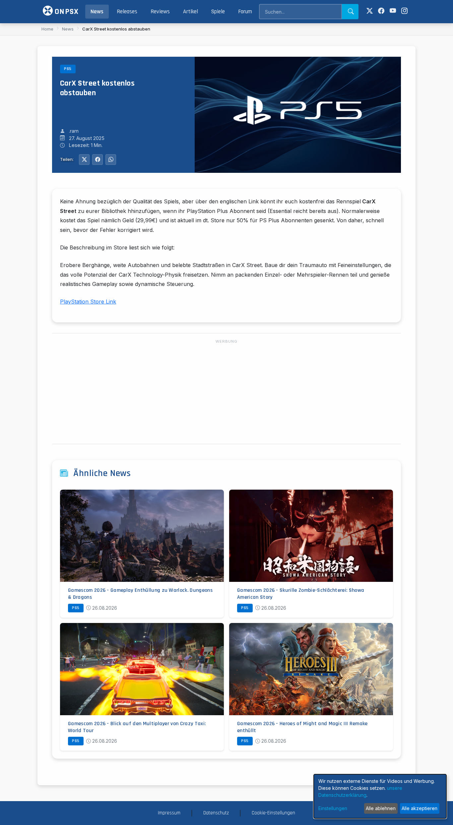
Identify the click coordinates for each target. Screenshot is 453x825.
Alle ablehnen (381, 808)
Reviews (160, 11)
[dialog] (380, 796)
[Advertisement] (226, 392)
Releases (127, 11)
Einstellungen (332, 808)
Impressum (169, 813)
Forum (245, 11)
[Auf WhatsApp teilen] (110, 159)
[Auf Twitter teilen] (84, 159)
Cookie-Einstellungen (273, 813)
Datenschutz (216, 813)
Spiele (218, 11)
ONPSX (66, 12)
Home (47, 29)
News (97, 11)
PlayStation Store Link (88, 301)
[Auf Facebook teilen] (97, 159)
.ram (74, 131)
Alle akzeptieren (419, 808)
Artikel (190, 11)
